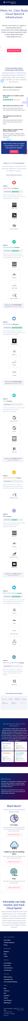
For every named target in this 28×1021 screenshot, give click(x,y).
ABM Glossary (7, 1002)
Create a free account (14, 834)
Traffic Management (9, 478)
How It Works (7, 940)
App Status (6, 995)
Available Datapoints (9, 942)
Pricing (5, 945)
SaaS (5, 401)
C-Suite (6, 956)
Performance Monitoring (11, 663)
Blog (5, 988)
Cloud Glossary (8, 1000)
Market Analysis (8, 977)
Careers (6, 998)
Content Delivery (8, 247)
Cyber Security (8, 188)
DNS (4, 516)
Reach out (14, 151)
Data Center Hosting (10, 593)
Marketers (6, 951)
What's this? (17, 100)
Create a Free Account (15, 306)
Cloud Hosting (8, 324)
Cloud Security (7, 970)
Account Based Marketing (10, 981)
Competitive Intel (8, 979)
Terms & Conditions (8, 1008)
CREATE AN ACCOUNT (14, 50)
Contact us (6, 990)
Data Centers (7, 965)
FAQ (5, 993)
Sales (5, 954)
